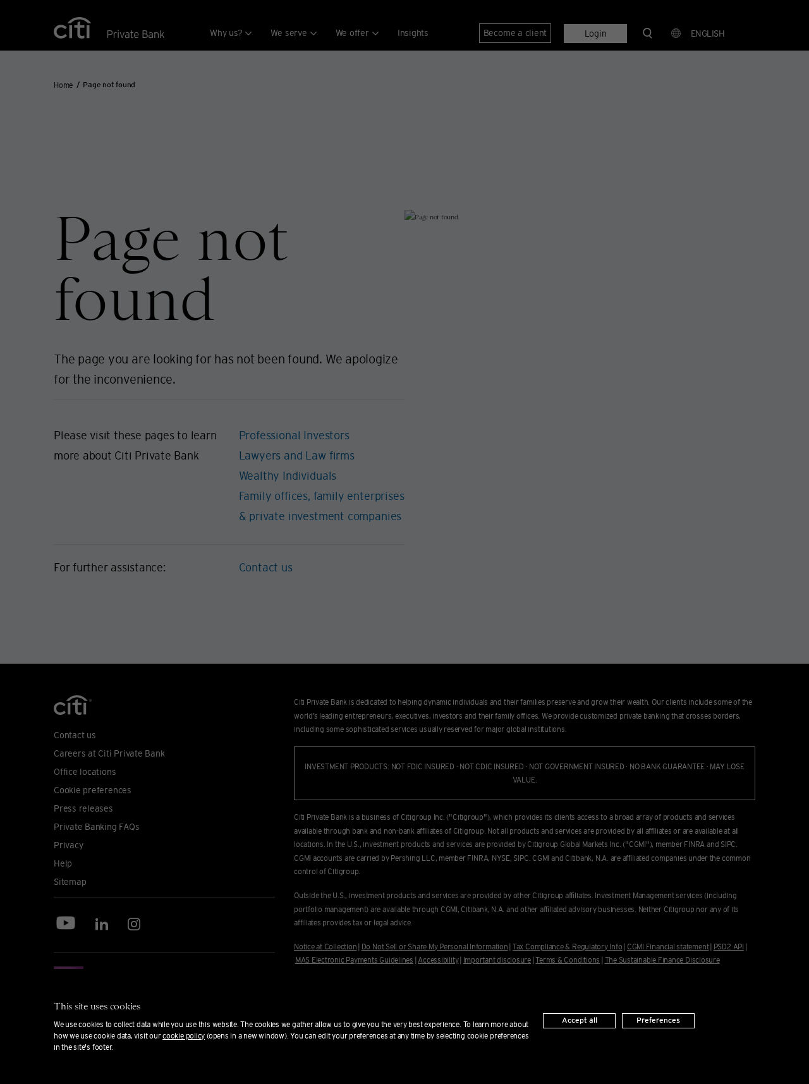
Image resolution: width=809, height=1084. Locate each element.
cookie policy (183, 1036)
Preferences (658, 1020)
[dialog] (404, 1026)
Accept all (579, 1020)
